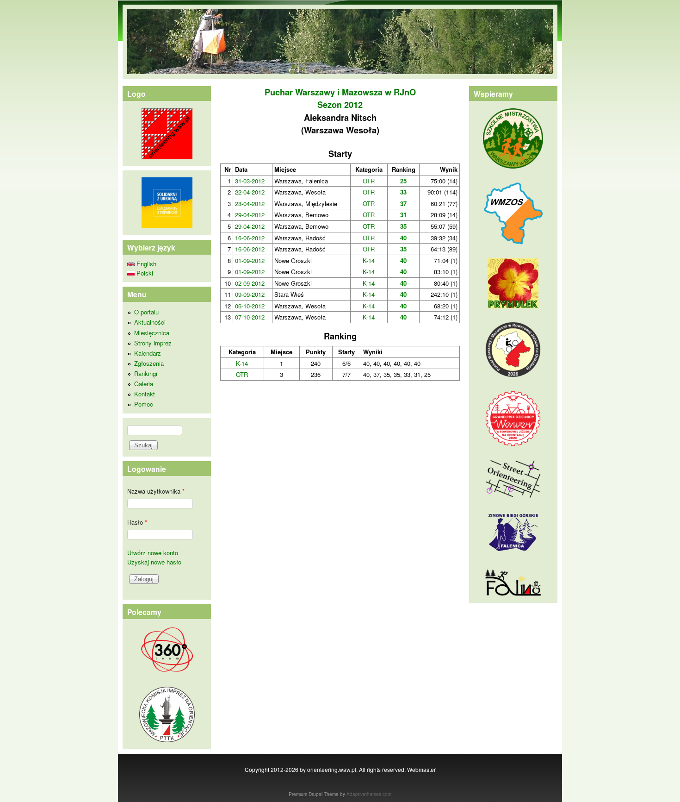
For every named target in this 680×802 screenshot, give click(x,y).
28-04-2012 (250, 203)
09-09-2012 (250, 294)
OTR (369, 180)
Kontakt (144, 393)
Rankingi (145, 373)
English (145, 263)
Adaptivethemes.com (368, 794)
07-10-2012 (250, 317)
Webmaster (421, 769)
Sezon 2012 (340, 105)
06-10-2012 (250, 305)
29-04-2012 (250, 214)
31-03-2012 (250, 180)
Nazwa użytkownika (156, 491)
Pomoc (143, 404)
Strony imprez (153, 342)
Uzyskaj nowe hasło (154, 562)
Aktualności (150, 322)
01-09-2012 (250, 260)
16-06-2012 (250, 237)
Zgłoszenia (149, 363)
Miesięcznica (151, 332)
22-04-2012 (250, 192)
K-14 (369, 260)
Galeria (143, 383)
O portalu (146, 311)
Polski (144, 273)
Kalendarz (147, 353)
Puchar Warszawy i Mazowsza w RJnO (340, 92)
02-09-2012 (250, 283)
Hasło (137, 522)
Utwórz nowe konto (152, 552)
